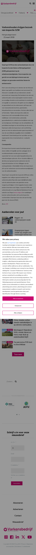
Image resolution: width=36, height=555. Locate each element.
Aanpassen (18, 305)
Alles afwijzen (18, 313)
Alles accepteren (18, 298)
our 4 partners (11, 243)
